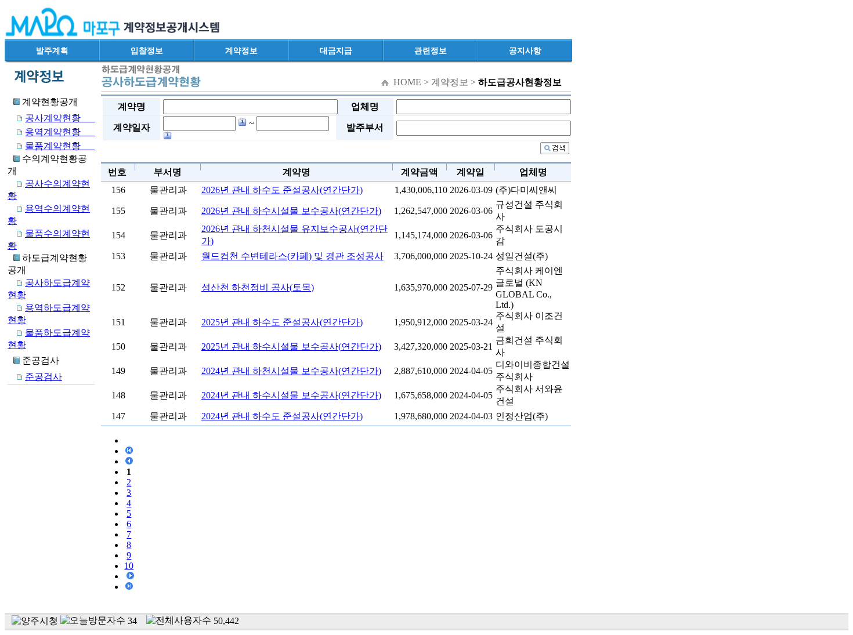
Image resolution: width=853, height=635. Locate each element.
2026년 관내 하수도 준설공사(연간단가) (282, 190)
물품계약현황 (60, 146)
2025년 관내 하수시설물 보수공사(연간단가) (291, 346)
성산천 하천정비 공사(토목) (257, 287)
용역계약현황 (60, 132)
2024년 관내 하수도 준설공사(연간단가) (282, 416)
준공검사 (43, 377)
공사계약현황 (60, 118)
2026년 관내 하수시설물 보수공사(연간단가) (291, 211)
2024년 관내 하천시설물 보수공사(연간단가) (291, 371)
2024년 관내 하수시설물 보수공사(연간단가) (291, 395)
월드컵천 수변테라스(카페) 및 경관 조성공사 (292, 256)
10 (128, 566)
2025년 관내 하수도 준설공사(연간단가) (282, 322)
